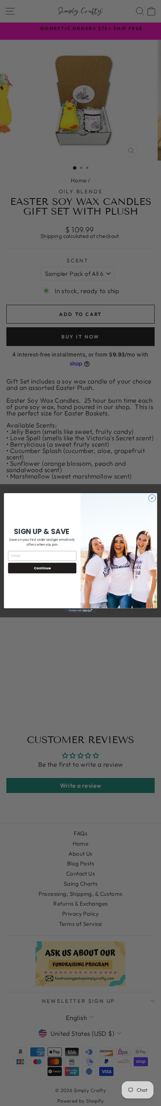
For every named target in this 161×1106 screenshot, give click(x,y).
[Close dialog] (152, 498)
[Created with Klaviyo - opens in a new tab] (80, 610)
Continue (42, 568)
